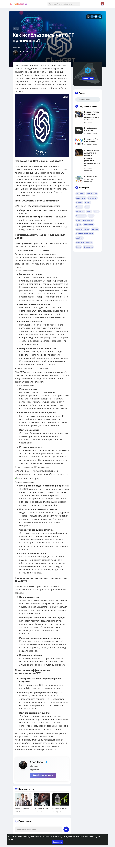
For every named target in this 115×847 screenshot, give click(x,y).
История (79, 202)
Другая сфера (88, 247)
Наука (89, 211)
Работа (87, 202)
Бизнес (91, 216)
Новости (79, 207)
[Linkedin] (100, 16)
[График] (88, 16)
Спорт (96, 211)
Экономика (80, 193)
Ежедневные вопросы (84, 243)
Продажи (95, 229)
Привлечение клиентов (84, 234)
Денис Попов (92, 133)
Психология (92, 198)
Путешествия (81, 216)
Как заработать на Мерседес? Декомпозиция (91, 114)
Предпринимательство (84, 220)
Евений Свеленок (88, 169)
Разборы (79, 238)
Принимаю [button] (57, 842)
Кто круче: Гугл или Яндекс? (91, 140)
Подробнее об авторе (41, 775)
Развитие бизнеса (82, 229)
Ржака (78, 247)
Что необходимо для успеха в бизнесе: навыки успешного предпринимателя (92, 158)
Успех (16, 29)
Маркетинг (80, 211)
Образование (92, 193)
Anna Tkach (25, 51)
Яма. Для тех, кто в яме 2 (90, 129)
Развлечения (80, 198)
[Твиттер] (96, 16)
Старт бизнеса (88, 225)
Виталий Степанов (88, 121)
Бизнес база (88, 78)
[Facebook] (92, 16)
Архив (78, 225)
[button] (64, 4)
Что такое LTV (90, 176)
